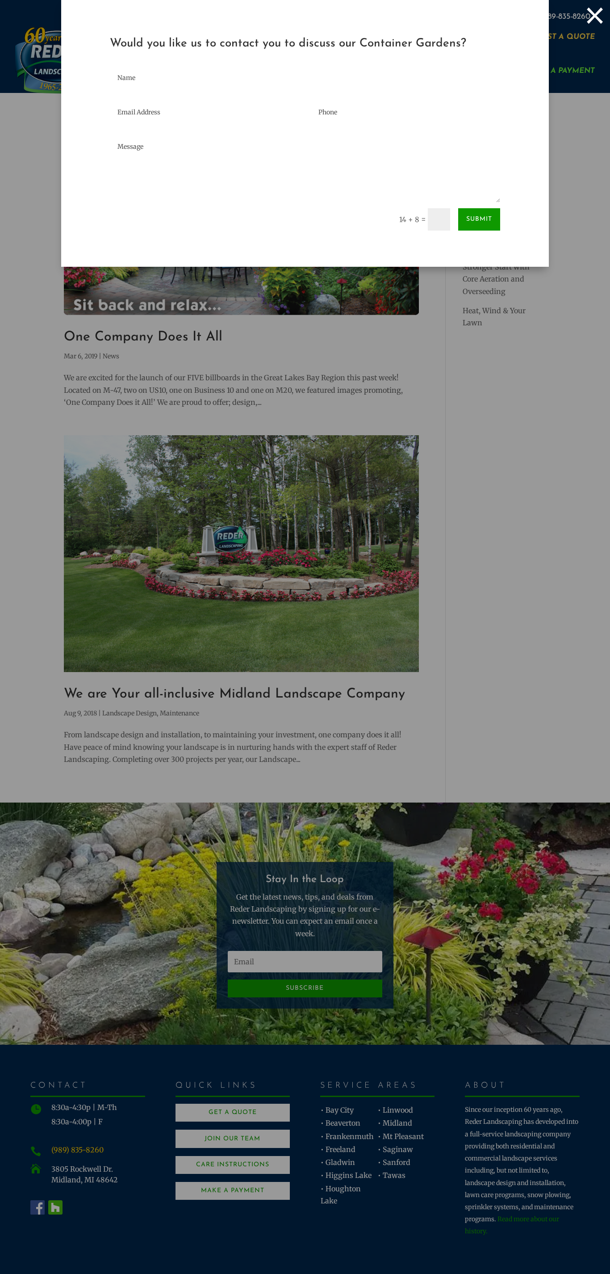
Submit (479, 219)
